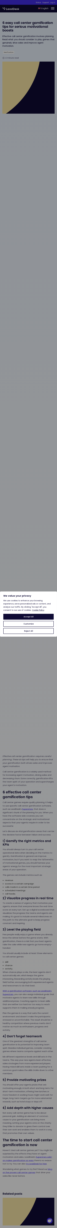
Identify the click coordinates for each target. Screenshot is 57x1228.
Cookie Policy (38, 610)
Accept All (29, 616)
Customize (28, 624)
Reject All (28, 631)
